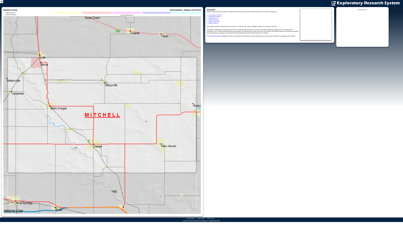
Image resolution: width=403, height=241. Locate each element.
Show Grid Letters (11, 14)
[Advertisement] (362, 28)
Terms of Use (211, 218)
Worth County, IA (213, 23)
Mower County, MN (214, 21)
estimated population (215, 36)
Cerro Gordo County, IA (215, 15)
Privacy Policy (191, 218)
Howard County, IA (214, 20)
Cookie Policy (201, 218)
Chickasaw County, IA (215, 16)
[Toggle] (1, 1)
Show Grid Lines (11, 13)
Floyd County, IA (213, 18)
